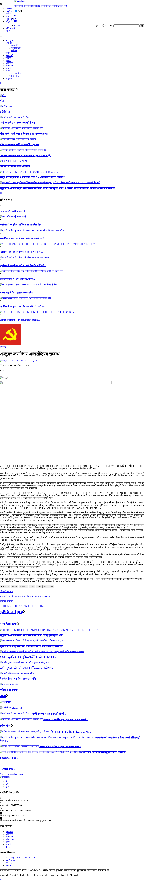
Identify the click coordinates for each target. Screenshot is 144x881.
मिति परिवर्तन (11, 28)
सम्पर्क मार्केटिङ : (7, 810)
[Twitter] (7, 784)
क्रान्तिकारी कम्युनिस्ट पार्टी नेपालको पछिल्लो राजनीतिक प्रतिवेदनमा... (32, 646)
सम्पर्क (8, 865)
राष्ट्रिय (14, 50)
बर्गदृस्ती (9, 21)
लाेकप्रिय (5, 725)
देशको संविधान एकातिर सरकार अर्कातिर (18, 678)
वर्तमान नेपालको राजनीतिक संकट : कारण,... (70, 731)
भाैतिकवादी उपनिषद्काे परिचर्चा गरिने (20, 858)
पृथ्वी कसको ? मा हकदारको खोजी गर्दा (17, 122)
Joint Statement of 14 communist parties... (20, 320)
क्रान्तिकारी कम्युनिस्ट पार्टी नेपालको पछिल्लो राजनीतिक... (23, 306)
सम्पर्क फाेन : (5, 805)
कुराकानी (9, 55)
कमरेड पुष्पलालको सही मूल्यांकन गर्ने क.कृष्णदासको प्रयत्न (27, 667)
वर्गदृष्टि (3, 347)
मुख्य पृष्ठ (9, 40)
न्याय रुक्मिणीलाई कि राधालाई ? (12, 211)
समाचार (9, 8)
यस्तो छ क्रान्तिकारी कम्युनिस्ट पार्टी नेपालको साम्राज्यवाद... (28, 656)
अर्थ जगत (9, 14)
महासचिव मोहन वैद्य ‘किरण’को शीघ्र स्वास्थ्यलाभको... (21, 252)
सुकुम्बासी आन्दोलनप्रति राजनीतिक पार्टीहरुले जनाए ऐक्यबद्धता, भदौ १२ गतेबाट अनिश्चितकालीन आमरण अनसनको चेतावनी (57, 188)
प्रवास (8, 60)
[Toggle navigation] (1, 36)
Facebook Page (9, 757)
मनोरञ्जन (9, 847)
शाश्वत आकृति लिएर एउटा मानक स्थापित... (17, 292)
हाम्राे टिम (10, 863)
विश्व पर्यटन (16, 76)
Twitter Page (7, 768)
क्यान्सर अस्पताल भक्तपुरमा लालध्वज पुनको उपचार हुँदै (25, 155)
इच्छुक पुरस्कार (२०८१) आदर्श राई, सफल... (17, 279)
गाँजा (2, 100)
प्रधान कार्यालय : (7, 800)
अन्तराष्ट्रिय (16, 48)
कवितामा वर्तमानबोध (9, 689)
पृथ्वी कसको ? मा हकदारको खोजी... (49, 713)
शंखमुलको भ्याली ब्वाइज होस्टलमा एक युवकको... (65, 719)
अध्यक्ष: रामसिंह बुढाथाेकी (53, 870)
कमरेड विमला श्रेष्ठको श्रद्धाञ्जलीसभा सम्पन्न (60, 746)
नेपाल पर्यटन (16, 73)
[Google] (7, 786)
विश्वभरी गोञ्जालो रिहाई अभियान (15, 166)
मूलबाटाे (36, 361)
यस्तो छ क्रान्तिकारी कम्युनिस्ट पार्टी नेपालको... (106, 752)
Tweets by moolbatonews (11, 774)
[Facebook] (6, 781)
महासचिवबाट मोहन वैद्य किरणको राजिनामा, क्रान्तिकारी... (23, 238)
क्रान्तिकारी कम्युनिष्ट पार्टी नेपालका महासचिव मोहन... (21, 224)
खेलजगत (9, 65)
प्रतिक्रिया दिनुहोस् (11, 612)
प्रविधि (8, 68)
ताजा (3, 696)
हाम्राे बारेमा (19, 25)
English (9, 78)
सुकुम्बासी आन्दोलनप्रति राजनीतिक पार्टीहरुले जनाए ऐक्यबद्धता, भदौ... (32, 635)
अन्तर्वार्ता (9, 831)
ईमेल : (2, 815)
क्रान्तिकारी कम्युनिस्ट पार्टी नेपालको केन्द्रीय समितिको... (23, 265)
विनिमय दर (10, 31)
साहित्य (8, 58)
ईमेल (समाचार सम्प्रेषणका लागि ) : (14, 820)
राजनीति (9, 11)
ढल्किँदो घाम (5, 111)
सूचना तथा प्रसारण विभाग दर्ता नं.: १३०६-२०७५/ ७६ (21, 870)
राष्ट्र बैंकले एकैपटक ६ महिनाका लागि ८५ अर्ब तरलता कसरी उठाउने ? (33, 177)
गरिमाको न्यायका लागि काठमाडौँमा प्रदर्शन (19, 144)
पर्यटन (8, 71)
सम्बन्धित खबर (8, 624)
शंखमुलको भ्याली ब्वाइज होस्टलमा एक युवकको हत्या (24, 133)
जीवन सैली (10, 19)
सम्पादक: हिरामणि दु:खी (99, 870)
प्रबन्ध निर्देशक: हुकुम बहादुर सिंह (77, 870)
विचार (8, 16)
